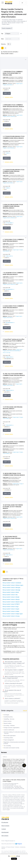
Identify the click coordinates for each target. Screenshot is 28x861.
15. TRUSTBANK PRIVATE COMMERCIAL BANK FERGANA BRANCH (12, 538)
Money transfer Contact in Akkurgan (11, 587)
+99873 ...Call (7, 93)
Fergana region (19, 83)
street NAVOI (9, 84)
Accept (14, 858)
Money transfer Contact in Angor (11, 606)
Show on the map (6, 352)
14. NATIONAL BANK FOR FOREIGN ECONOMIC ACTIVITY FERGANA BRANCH (13, 506)
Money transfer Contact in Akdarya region (13, 585)
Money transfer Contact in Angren (11, 609)
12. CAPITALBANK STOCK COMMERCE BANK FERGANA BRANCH (14, 442)
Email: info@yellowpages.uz (8, 840)
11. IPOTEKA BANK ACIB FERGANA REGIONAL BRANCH (12, 407)
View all (25, 710)
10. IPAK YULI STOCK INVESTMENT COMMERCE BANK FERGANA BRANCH (14, 374)
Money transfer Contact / (7, 53)
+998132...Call (7, 362)
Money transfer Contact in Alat (10, 594)
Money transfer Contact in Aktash (11, 592)
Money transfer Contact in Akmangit (11, 590)
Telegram (19, 843)
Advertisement (5, 832)
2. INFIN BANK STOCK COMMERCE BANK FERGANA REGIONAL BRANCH (13, 105)
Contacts (3, 829)
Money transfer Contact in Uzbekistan (12, 582)
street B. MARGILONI (11, 284)
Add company (4, 835)
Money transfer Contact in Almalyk (11, 597)
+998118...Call (7, 158)
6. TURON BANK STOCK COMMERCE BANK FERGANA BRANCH (13, 240)
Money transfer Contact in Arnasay (11, 616)
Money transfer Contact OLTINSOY (11, 604)
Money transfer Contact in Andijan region (13, 613)
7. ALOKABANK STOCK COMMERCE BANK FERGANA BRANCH (13, 273)
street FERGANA (10, 148)
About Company (5, 825)
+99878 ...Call (7, 228)
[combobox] (23, 2)
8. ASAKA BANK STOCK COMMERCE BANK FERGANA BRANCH (13, 306)
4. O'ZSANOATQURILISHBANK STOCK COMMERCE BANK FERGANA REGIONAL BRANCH (13, 171)
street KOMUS (10, 182)
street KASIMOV (6, 453)
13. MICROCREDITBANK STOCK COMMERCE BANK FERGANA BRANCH (14, 474)
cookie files (13, 856)
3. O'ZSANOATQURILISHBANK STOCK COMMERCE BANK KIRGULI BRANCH (13, 137)
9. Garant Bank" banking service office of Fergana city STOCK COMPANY (13, 340)
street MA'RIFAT (6, 251)
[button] (14, 97)
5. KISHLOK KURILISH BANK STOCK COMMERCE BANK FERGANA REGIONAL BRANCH (13, 206)
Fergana (4, 84)
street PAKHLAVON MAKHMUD (13, 350)
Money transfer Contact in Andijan (11, 611)
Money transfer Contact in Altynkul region (13, 601)
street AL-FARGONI (11, 116)
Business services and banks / (10, 51)
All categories (4, 822)
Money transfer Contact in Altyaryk (11, 599)
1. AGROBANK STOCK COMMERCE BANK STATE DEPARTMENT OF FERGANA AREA (12, 73)
